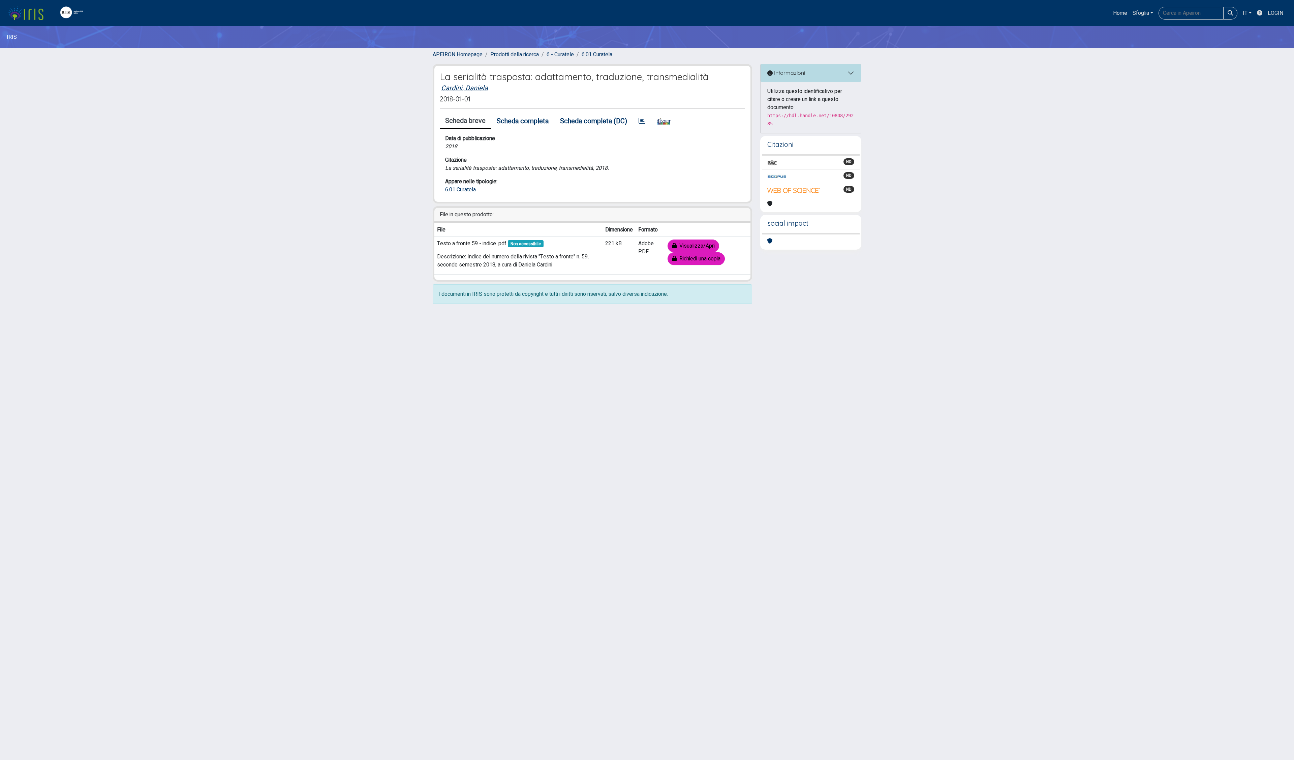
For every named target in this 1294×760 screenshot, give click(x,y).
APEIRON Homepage (458, 55)
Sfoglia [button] (1141, 13)
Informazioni (789, 72)
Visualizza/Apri (696, 246)
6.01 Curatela (597, 55)
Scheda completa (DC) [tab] (593, 121)
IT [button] (1245, 13)
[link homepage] (28, 13)
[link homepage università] (73, 13)
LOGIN (1275, 13)
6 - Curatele (560, 55)
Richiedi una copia (698, 259)
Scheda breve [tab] (465, 121)
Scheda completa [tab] (523, 121)
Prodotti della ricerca (514, 55)
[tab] (642, 121)
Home (1120, 13)
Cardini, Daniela (464, 88)
